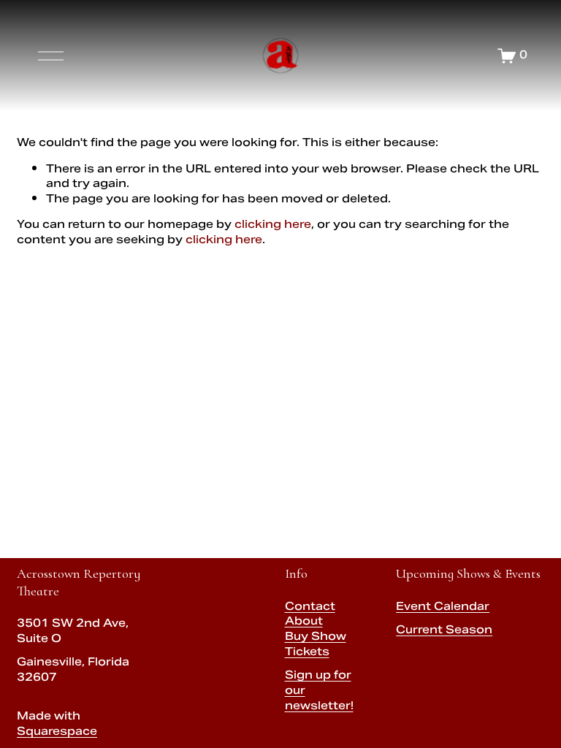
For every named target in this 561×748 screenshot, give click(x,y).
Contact (310, 608)
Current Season (444, 631)
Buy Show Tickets (315, 645)
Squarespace (57, 733)
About (304, 622)
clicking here (272, 225)
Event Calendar (442, 608)
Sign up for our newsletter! (319, 691)
